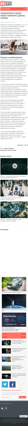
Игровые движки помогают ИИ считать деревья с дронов (17, 367)
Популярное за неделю (14, 334)
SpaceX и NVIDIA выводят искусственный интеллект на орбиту (19, 375)
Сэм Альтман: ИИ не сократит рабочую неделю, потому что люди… (19, 342)
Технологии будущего (9, 148)
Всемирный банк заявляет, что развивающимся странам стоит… (19, 350)
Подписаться (22, 397)
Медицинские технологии (6, 150)
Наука (14, 150)
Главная (20, 18)
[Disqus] (14, 250)
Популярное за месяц (14, 337)
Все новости (13, 18)
